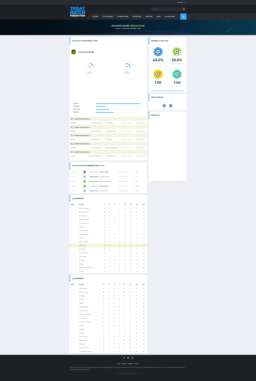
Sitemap (130, 364)
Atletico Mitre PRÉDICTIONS (131, 28)
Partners (124, 364)
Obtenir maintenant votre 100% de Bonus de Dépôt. (167, 91)
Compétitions (122, 16)
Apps (158, 16)
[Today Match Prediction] (78, 11)
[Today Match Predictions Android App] (164, 106)
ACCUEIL (95, 16)
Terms (118, 364)
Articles (149, 16)
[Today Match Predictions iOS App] (171, 106)
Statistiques (108, 16)
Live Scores (136, 16)
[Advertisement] (108, 89)
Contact (136, 364)
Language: (181, 2)
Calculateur (170, 16)
